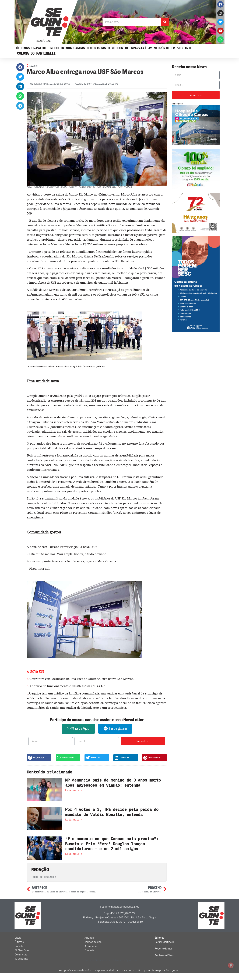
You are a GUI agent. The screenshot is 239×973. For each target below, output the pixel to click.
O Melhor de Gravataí (127, 48)
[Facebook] (220, 4)
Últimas (23, 48)
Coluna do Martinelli (36, 53)
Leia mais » (74, 790)
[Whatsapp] (220, 39)
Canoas (79, 48)
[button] (20, 67)
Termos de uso (93, 942)
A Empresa (91, 946)
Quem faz (90, 950)
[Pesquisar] (165, 22)
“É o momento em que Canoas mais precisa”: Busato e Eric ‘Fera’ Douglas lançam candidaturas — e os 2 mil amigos (112, 843)
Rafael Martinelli (164, 942)
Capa (18, 937)
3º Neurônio (158, 48)
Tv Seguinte (181, 48)
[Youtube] (220, 31)
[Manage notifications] (231, 965)
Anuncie (89, 937)
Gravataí (39, 48)
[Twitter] (220, 22)
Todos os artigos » (44, 877)
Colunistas (96, 48)
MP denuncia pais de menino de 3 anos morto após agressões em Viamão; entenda (113, 783)
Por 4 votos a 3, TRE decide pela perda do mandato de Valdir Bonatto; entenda (112, 812)
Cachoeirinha (60, 48)
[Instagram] (220, 13)
